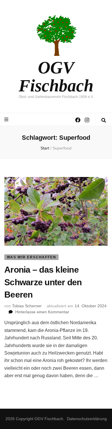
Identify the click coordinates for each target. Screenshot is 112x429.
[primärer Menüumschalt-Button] (7, 119)
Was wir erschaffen (31, 257)
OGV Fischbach (56, 76)
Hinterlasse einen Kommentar (42, 312)
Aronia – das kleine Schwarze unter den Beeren (43, 282)
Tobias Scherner (27, 306)
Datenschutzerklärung (87, 418)
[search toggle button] (103, 120)
